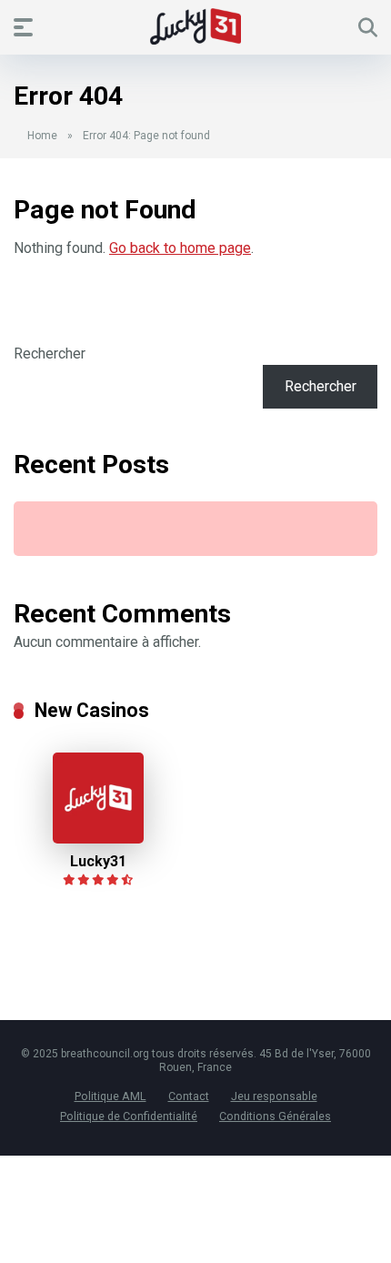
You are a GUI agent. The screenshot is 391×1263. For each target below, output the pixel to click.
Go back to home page (180, 248)
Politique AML (110, 1096)
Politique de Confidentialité (128, 1116)
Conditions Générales (275, 1116)
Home (42, 135)
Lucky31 (98, 861)
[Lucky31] (98, 838)
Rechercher (49, 353)
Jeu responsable (274, 1096)
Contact (188, 1096)
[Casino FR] (195, 26)
